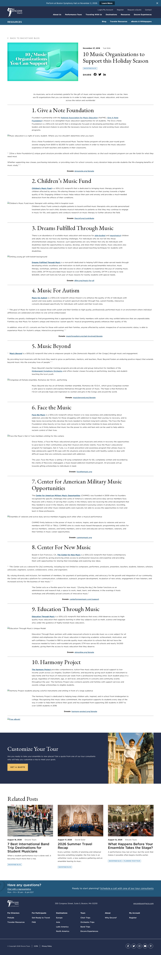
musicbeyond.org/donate (84, 398)
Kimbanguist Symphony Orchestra (47, 371)
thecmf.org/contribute (84, 218)
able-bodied (100, 235)
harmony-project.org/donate (84, 711)
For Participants (39, 913)
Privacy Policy (47, 946)
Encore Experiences (143, 15)
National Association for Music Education (79, 118)
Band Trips (85, 927)
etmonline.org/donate (84, 652)
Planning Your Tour (132, 861)
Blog (104, 21)
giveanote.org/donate (84, 171)
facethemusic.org (84, 472)
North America (62, 931)
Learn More (107, 3)
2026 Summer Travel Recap (75, 846)
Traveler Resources (118, 21)
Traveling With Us (94, 15)
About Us (57, 15)
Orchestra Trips (87, 922)
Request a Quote (134, 10)
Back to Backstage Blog (24, 38)
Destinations (111, 15)
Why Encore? (111, 918)
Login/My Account (105, 10)
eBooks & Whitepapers (141, 21)
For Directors (13, 913)
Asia (58, 922)
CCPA (36, 946)
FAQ (34, 922)
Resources (125, 15)
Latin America (62, 927)
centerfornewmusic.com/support (84, 599)
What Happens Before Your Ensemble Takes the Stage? (130, 846)
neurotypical (115, 235)
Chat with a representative (19, 889)
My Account (134, 913)
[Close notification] (157, 3)
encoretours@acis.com (143, 903)
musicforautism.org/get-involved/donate (84, 336)
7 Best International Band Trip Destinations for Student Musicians (28, 847)
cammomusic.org (84, 537)
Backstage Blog (90, 68)
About (107, 913)
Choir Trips (85, 918)
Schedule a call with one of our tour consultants (127, 888)
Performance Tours (73, 15)
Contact (148, 10)
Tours (82, 913)
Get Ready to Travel (41, 918)
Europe (59, 918)
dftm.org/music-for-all (84, 281)
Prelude (10, 918)
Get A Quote (17, 767)
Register (120, 10)
